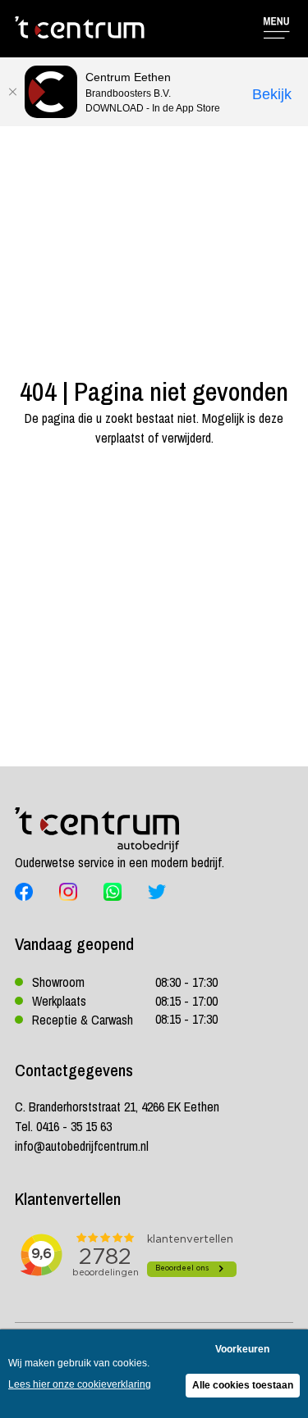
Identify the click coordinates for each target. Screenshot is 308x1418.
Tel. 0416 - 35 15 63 (63, 1126)
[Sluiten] (12, 92)
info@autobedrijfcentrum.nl (82, 1146)
